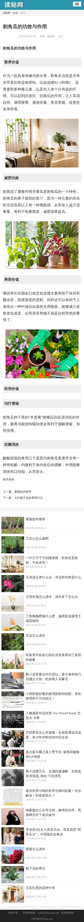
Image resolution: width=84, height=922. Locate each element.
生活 (15, 12)
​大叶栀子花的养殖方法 (28, 497)
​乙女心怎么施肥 (37, 538)
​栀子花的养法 (35, 868)
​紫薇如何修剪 (22, 491)
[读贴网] (15, 8)
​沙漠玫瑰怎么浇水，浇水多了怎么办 (52, 597)
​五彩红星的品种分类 (40, 888)
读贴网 (6, 12)
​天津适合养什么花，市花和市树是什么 (53, 577)
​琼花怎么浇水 (35, 635)
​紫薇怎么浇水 (35, 849)
